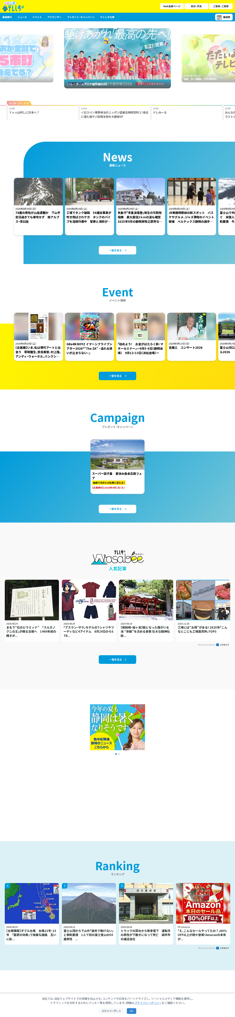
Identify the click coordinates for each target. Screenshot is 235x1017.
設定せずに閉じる (111, 1010)
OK (131, 1011)
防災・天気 (196, 6)
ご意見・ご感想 (221, 6)
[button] (116, 754)
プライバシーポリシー (148, 1003)
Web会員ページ (171, 6)
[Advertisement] (77, 793)
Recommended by (207, 644)
